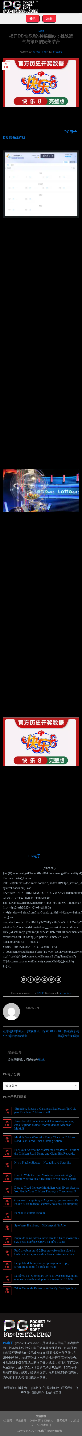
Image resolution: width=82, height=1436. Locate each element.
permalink (65, 993)
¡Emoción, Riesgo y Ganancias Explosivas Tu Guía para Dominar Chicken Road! (45, 1110)
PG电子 (34, 856)
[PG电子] (22, 6)
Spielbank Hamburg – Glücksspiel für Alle (40, 1225)
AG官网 (8, 1420)
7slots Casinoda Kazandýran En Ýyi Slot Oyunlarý (45, 1288)
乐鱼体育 (21, 1420)
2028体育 (35, 1420)
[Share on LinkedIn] (58, 979)
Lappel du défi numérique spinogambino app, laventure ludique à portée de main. (41, 1264)
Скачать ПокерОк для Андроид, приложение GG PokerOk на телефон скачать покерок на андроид (46, 1202)
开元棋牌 (62, 1420)
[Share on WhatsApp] (24, 979)
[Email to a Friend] (44, 979)
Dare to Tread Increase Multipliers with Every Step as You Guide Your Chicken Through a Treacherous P (46, 1189)
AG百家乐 (43, 1424)
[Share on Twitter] (37, 979)
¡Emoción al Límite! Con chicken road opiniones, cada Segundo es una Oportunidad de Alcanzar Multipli (44, 1125)
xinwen (57, 52)
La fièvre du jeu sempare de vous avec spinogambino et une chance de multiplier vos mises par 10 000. (46, 1277)
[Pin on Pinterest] (51, 979)
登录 (41, 1059)
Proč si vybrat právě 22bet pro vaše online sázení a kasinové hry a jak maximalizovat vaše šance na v (44, 1252)
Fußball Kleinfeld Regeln (29, 1212)
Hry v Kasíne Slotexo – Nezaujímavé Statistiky (42, 1162)
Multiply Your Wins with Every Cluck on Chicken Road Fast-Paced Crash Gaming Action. (44, 1139)
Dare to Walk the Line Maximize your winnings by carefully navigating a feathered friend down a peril (45, 1177)
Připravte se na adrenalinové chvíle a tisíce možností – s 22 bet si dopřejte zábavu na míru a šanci (46, 1239)
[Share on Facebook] (30, 979)
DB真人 (49, 1420)
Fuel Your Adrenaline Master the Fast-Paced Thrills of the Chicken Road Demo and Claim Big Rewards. (46, 1151)
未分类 (41, 31)
